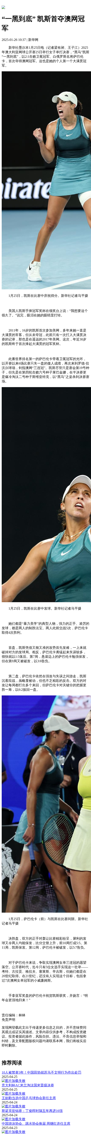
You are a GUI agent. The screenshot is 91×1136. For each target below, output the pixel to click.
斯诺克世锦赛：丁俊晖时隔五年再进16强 (32, 1111)
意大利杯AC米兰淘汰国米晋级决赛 (28, 1085)
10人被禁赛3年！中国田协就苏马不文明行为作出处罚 (41, 1072)
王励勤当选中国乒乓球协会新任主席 (29, 1098)
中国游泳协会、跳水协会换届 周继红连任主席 (36, 1123)
